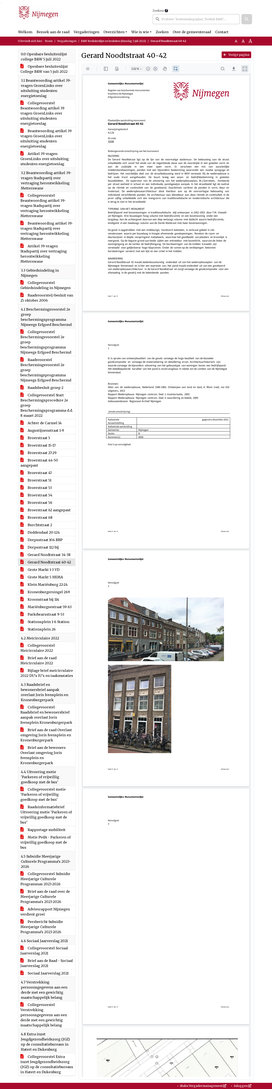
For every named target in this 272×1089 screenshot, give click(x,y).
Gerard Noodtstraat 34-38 (49, 555)
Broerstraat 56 (39, 502)
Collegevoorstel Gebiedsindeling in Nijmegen (45, 285)
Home (49, 41)
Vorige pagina (238, 55)
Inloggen (240, 1086)
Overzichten (114, 32)
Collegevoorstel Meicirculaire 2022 (37, 648)
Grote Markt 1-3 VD (43, 569)
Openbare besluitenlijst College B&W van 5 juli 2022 (44, 69)
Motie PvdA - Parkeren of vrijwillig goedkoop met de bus (45, 842)
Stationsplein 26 (41, 629)
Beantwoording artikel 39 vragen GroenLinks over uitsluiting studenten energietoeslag (46, 138)
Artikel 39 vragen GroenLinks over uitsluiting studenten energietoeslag (44, 159)
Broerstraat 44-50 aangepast (39, 462)
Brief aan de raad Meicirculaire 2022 (38, 660)
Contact (221, 32)
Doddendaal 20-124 (43, 532)
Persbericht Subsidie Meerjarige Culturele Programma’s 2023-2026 (41, 927)
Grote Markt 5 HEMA (45, 577)
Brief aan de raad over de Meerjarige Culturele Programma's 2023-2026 (45, 896)
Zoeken (158, 11)
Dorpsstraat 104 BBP (44, 540)
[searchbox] (196, 19)
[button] (246, 19)
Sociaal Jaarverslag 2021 (48, 973)
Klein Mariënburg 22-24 (47, 584)
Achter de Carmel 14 (44, 423)
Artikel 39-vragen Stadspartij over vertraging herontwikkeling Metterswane (43, 254)
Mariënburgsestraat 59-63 (49, 607)
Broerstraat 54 (39, 495)
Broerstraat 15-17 (41, 445)
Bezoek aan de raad (53, 32)
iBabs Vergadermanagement (201, 1086)
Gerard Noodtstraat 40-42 (49, 562)
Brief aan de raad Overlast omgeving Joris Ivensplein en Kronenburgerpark (46, 735)
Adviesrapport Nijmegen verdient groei (45, 911)
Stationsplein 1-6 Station (48, 622)
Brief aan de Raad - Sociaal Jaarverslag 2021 (46, 963)
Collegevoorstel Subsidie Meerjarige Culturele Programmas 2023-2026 (45, 879)
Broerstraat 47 (39, 473)
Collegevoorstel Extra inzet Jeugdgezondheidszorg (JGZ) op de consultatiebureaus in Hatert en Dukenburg (46, 1064)
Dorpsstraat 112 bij (43, 547)
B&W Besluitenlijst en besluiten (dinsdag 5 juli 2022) (113, 41)
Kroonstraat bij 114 (43, 599)
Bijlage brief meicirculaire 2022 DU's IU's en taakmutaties (46, 673)
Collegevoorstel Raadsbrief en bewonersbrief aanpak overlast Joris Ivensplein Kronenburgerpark (46, 715)
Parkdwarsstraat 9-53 (45, 614)
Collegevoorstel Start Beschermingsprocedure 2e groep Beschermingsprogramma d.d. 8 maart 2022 (46, 405)
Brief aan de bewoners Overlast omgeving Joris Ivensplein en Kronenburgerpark (43, 755)
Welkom (25, 32)
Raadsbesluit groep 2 (45, 387)
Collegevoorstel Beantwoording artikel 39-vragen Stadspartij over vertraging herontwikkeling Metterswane (44, 205)
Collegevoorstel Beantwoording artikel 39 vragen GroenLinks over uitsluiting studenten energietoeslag (42, 113)
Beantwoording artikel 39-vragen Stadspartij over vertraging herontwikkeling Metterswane (46, 231)
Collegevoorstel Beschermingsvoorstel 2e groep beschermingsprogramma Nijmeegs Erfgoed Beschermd (45, 342)
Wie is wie (140, 32)
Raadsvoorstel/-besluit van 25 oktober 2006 (46, 297)
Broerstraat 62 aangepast (49, 510)
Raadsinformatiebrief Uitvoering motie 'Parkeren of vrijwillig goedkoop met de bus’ (46, 814)
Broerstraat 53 (39, 488)
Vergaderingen (86, 32)
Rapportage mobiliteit (46, 830)
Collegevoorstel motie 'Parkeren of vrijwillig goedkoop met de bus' (43, 794)
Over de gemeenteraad (192, 32)
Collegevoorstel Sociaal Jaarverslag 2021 (44, 950)
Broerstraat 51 (39, 480)
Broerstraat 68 (39, 517)
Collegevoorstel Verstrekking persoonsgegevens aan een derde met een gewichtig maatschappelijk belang (43, 1015)
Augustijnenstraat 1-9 (45, 430)
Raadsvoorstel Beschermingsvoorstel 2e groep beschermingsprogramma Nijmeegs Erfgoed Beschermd (45, 370)
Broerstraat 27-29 (42, 453)
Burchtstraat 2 (39, 525)
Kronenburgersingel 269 (48, 592)
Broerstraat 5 (38, 438)
